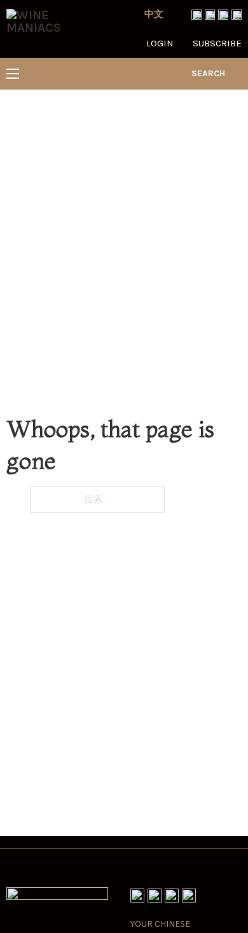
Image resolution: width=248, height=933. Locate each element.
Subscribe (217, 43)
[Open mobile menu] (12, 74)
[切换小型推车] (236, 73)
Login (160, 43)
